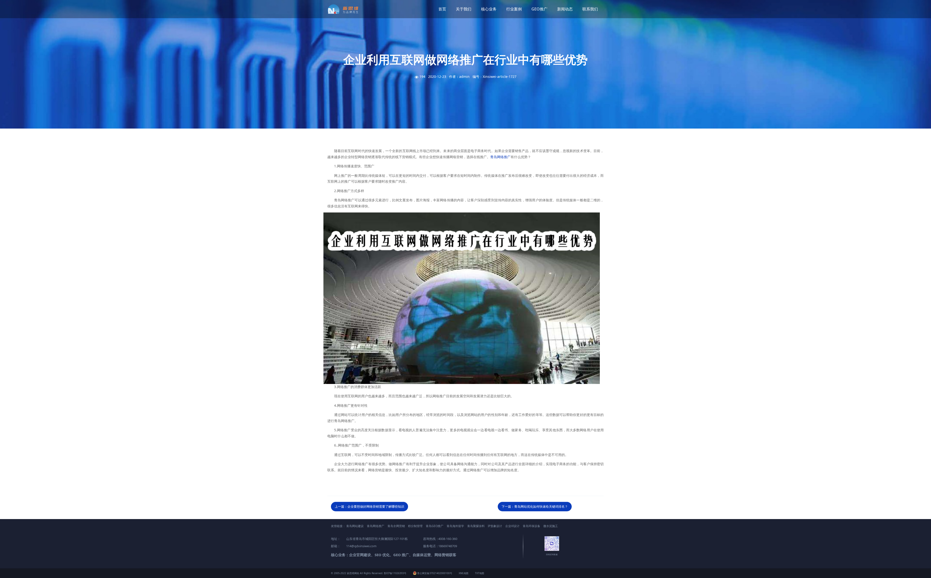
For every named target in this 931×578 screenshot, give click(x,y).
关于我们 (463, 9)
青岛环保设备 (531, 526)
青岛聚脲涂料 (476, 526)
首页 (442, 9)
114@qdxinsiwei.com (361, 546)
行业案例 (514, 9)
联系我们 (590, 9)
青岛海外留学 (455, 526)
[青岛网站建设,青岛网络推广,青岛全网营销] (344, 9)
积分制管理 (415, 526)
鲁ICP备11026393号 (395, 573)
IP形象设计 (495, 526)
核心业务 (489, 9)
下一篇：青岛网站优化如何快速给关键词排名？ (535, 506)
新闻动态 (565, 9)
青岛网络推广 (500, 157)
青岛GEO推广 (434, 526)
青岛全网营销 (396, 526)
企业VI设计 (512, 526)
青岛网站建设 (355, 526)
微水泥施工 (550, 526)
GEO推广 (539, 9)
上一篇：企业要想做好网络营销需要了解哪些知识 (369, 506)
